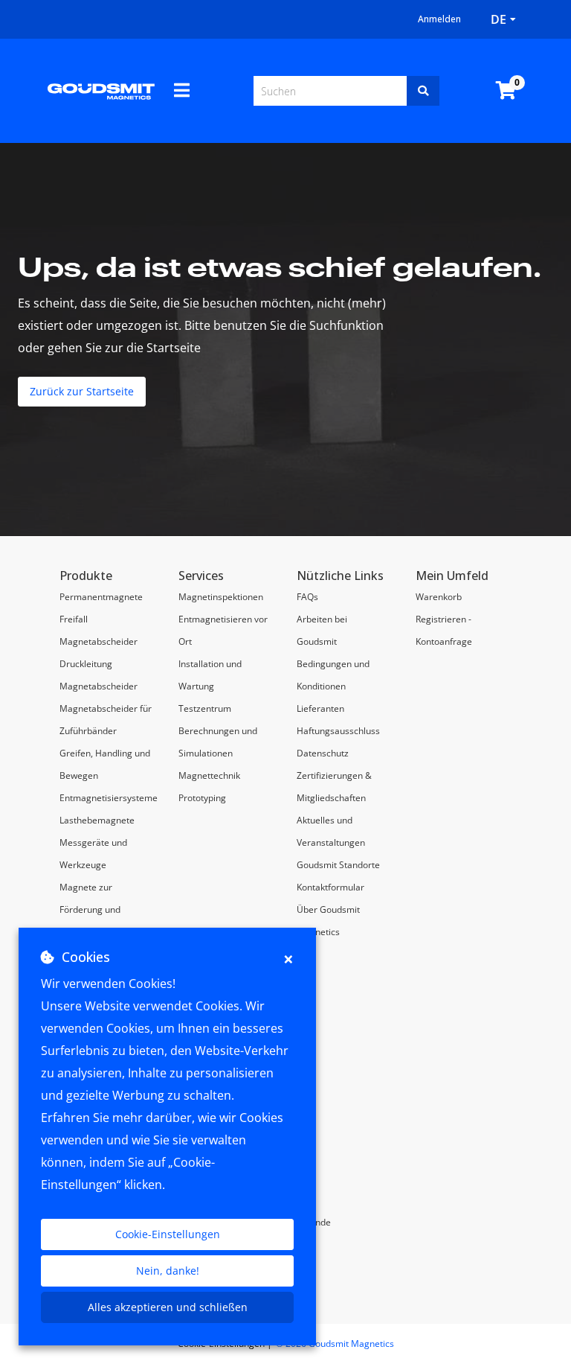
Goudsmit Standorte (338, 864)
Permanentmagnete (101, 596)
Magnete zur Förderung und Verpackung (89, 909)
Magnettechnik (209, 775)
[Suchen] (423, 91)
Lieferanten (320, 708)
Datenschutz (323, 753)
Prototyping (202, 797)
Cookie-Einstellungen (167, 1234)
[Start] (101, 91)
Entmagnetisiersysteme (108, 797)
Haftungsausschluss (338, 730)
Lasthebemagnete (97, 820)
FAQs (307, 596)
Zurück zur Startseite (82, 391)
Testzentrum (204, 708)
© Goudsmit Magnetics (335, 1343)
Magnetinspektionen (220, 596)
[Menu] (182, 90)
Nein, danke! (167, 1270)
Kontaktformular (330, 887)
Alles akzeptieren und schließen (168, 1307)
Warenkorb (439, 596)
